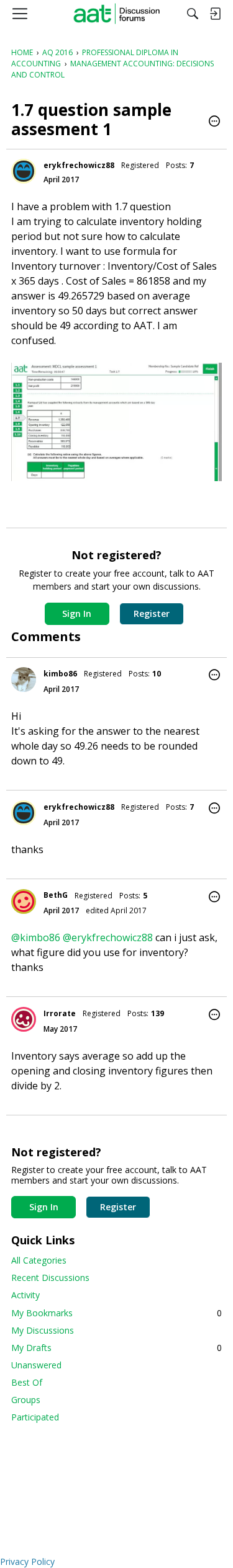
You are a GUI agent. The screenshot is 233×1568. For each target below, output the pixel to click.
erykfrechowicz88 (78, 165)
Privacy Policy (27, 1561)
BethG (55, 895)
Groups (25, 1400)
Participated (35, 1417)
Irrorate (59, 1013)
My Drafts (116, 1347)
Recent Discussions (50, 1277)
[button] (214, 122)
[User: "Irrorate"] (23, 1019)
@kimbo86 (35, 937)
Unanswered (36, 1365)
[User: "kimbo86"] (23, 679)
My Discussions (42, 1330)
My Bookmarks (116, 1313)
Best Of (26, 1382)
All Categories (38, 1260)
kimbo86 (60, 673)
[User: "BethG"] (23, 901)
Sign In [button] (76, 613)
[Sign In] (215, 13)
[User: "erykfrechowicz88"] (23, 171)
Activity (25, 1295)
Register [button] (152, 613)
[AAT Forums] (116, 13)
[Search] (192, 13)
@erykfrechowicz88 (108, 937)
